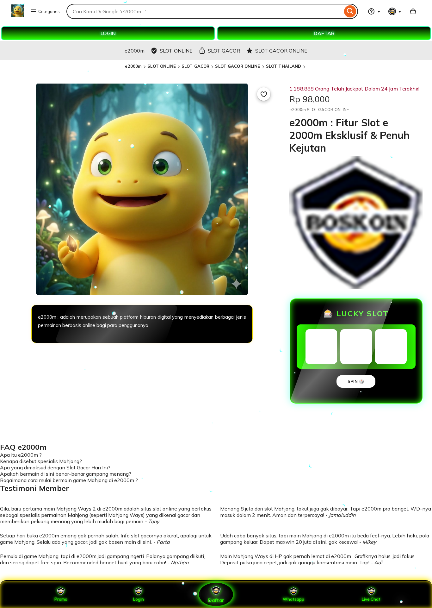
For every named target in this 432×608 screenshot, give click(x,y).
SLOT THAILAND (283, 66)
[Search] (350, 11)
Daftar (216, 600)
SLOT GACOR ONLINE (237, 66)
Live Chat (371, 599)
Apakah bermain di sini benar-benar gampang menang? (65, 474)
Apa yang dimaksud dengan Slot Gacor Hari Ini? (55, 467)
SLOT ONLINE (161, 66)
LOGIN (108, 33)
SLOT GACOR (195, 66)
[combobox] (204, 11)
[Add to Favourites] (263, 94)
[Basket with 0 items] (413, 11)
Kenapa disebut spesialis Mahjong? (41, 461)
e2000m (134, 66)
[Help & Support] (374, 11)
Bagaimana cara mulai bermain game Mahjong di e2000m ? (69, 480)
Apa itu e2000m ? (21, 455)
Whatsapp (293, 599)
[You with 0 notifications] (395, 11)
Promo (60, 599)
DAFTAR (324, 33)
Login (138, 599)
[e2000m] (17, 15)
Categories (49, 11)
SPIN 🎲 (356, 381)
